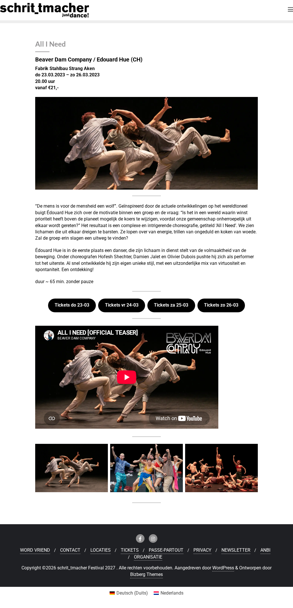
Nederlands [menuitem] (172, 593)
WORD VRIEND (35, 550)
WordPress (223, 568)
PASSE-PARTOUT (166, 550)
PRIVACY (202, 550)
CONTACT (70, 550)
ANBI (265, 550)
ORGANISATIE (148, 557)
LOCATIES (100, 550)
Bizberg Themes (146, 574)
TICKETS (130, 550)
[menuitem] (129, 593)
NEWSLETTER (235, 550)
